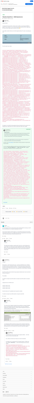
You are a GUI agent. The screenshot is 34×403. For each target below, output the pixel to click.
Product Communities (5, 3)
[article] (17, 232)
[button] (29, 4)
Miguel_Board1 (6, 20)
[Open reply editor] (17, 218)
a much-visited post (10, 142)
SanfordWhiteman (7, 129)
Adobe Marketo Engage (10, 3)
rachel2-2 (5, 225)
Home (1, 3)
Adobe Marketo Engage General (4, 4)
